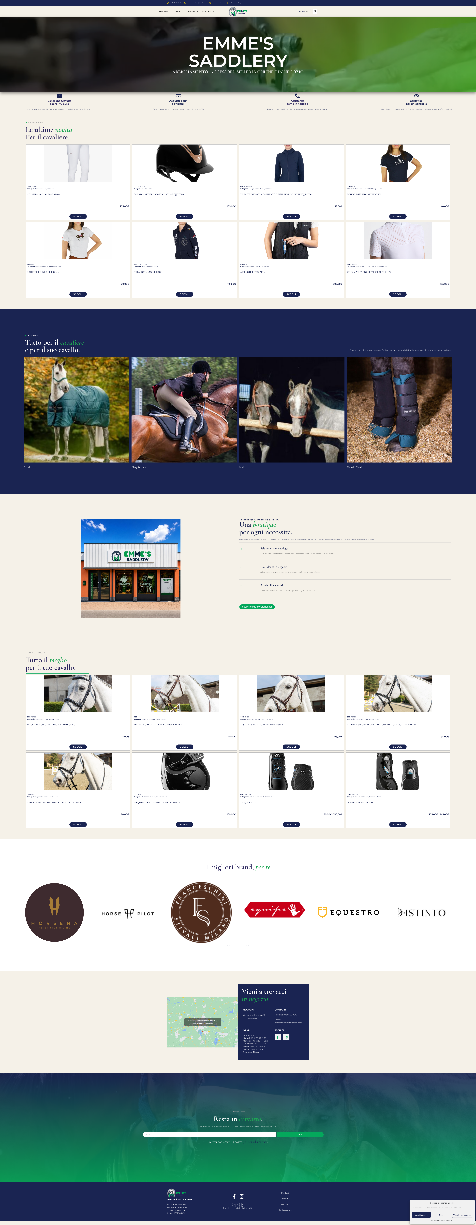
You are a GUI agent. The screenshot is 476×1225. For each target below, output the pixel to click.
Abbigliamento (40, 189)
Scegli (78, 216)
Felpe (262, 189)
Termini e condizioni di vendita (238, 1208)
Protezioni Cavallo (148, 797)
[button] (315, 11)
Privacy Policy (237, 1204)
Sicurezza (148, 189)
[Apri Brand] (183, 11)
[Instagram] (286, 1037)
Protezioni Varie (162, 797)
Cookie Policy (238, 1206)
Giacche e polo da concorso (377, 266)
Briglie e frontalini (41, 719)
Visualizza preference (462, 1215)
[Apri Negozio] (197, 11)
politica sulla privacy (255, 1142)
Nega (441, 1215)
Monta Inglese (54, 719)
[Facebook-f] (278, 1037)
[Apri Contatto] (214, 11)
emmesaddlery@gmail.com (288, 1023)
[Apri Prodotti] (170, 11)
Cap (143, 189)
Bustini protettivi (254, 266)
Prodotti (285, 1193)
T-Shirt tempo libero (374, 189)
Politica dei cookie (438, 1220)
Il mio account (285, 1210)
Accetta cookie (421, 1215)
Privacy (449, 1220)
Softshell (268, 189)
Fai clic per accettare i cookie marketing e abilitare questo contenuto (203, 1022)
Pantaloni (50, 189)
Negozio (285, 1204)
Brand (285, 1198)
